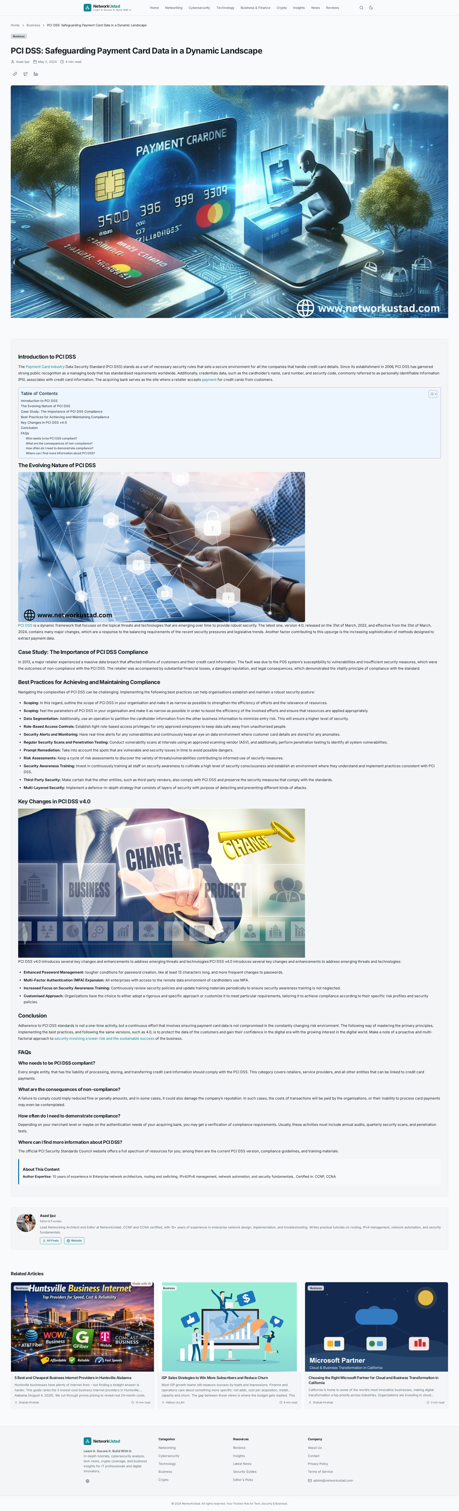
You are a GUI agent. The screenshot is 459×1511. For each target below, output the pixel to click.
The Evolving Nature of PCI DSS (45, 406)
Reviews (332, 8)
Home (154, 8)
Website (76, 1240)
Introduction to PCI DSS (39, 401)
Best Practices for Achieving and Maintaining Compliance (65, 417)
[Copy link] (15, 74)
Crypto (282, 8)
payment (209, 379)
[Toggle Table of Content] (430, 394)
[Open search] (361, 7)
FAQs (25, 433)
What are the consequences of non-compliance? (59, 443)
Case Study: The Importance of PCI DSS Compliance (62, 411)
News (315, 8)
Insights (299, 8)
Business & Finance (255, 8)
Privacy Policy (318, 1464)
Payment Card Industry (45, 366)
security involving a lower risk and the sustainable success (104, 1038)
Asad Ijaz (48, 1215)
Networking (173, 8)
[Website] (87, 1481)
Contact (313, 1456)
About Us (315, 1448)
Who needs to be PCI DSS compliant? (51, 438)
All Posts (53, 1240)
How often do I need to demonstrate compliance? (59, 448)
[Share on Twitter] (25, 74)
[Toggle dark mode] (371, 7)
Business (33, 25)
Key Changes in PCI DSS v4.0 (44, 422)
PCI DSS (25, 625)
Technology (226, 8)
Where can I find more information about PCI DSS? (60, 453)
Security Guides (245, 1471)
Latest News (242, 1464)
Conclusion (29, 428)
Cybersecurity (199, 8)
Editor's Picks (243, 1480)
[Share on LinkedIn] (36, 74)
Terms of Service (320, 1471)
